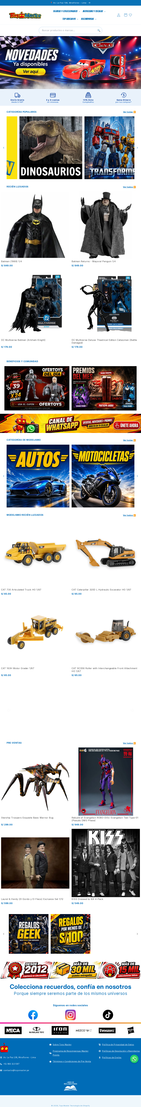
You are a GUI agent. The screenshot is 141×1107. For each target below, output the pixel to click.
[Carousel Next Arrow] (137, 147)
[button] (125, 15)
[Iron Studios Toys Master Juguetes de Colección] (104, 710)
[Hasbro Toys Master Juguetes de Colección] (53, 1030)
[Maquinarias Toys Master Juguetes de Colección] (38, 476)
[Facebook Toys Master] (33, 1015)
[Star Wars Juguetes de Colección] (103, 147)
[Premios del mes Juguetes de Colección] (104, 388)
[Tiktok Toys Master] (108, 1015)
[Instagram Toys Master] (70, 1015)
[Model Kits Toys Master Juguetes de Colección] (103, 476)
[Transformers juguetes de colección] (38, 147)
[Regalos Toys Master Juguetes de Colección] (112, 934)
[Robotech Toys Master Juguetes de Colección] (36, 710)
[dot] (68, 951)
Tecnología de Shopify (80, 1106)
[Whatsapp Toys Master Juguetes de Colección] (70, 423)
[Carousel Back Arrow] (3, 147)
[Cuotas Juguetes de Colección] (36, 388)
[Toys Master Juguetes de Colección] (70, 1086)
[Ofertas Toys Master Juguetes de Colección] (28, 934)
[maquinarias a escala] (70, 62)
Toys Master (64, 1106)
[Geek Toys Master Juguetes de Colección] (70, 934)
